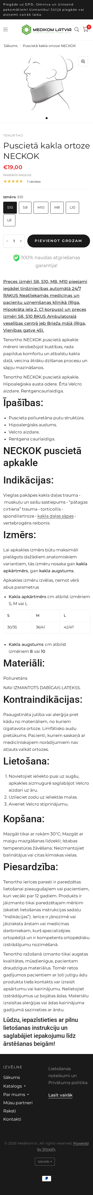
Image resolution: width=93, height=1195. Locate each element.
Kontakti (12, 1119)
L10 (72, 207)
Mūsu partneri (18, 1102)
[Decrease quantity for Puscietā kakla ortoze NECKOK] (7, 241)
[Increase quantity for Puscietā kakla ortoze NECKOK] (21, 241)
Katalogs (12, 1086)
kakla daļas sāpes (55, 516)
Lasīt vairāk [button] (60, 1095)
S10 (10, 207)
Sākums (11, 46)
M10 (40, 207)
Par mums (14, 1094)
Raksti (9, 1110)
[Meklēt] (77, 29)
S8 (25, 207)
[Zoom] (83, 61)
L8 (9, 220)
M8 (57, 207)
